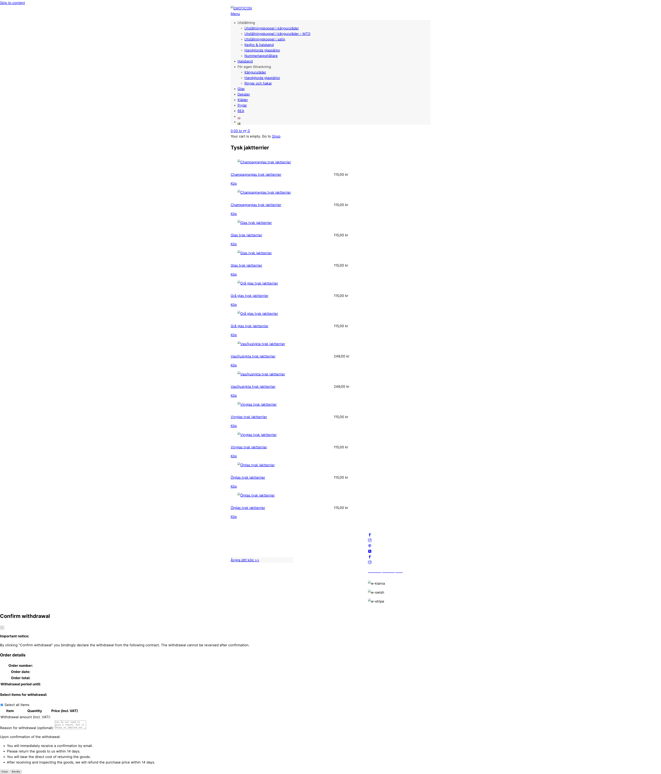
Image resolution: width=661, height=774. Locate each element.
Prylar (242, 105)
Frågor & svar (310, 559)
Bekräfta (16, 771)
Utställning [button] (246, 23)
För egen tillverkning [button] (254, 67)
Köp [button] (234, 183)
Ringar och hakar (258, 83)
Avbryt (4, 771)
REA (241, 111)
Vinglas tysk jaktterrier (249, 417)
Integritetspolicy (312, 542)
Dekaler (244, 94)
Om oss (305, 531)
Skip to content (12, 3)
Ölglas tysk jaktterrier (248, 477)
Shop (276, 136)
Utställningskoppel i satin (264, 39)
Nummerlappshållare (261, 56)
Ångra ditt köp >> (245, 560)
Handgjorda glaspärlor (262, 50)
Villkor (304, 548)
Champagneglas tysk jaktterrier (256, 174)
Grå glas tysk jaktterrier (249, 296)
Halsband (245, 61)
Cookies (306, 553)
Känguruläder (255, 72)
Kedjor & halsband (259, 45)
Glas (241, 89)
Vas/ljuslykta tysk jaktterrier (253, 356)
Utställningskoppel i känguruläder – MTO (277, 34)
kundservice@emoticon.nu (252, 531)
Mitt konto (307, 537)
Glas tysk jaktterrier (246, 235)
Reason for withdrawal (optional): (27, 728)
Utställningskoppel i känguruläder (271, 28)
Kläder (243, 100)
